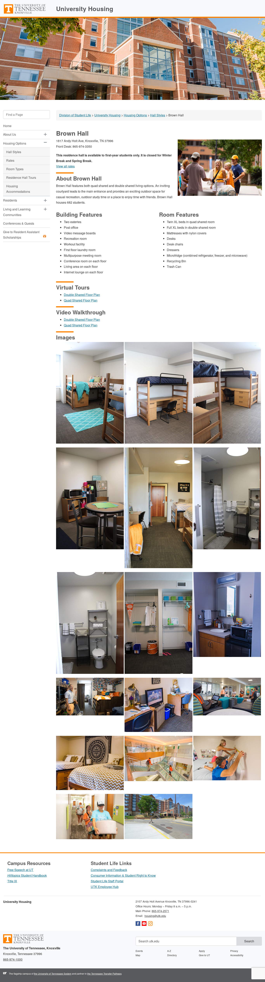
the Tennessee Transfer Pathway (104, 973)
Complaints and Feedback (109, 870)
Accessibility (236, 955)
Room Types (14, 169)
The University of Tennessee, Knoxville (26, 13)
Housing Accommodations (18, 189)
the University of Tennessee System (52, 973)
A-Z (169, 950)
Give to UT (204, 955)
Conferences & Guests (18, 223)
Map (138, 955)
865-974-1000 (13, 959)
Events (139, 950)
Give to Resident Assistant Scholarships (21, 235)
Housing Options (14, 143)
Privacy (234, 950)
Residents (10, 200)
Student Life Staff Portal (107, 881)
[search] (26, 114)
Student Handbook (27, 875)
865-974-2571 (160, 911)
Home (7, 126)
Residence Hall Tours (21, 177)
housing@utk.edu (155, 916)
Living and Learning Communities (16, 212)
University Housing (84, 8)
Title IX (12, 881)
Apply (202, 950)
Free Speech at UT (20, 870)
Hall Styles (13, 152)
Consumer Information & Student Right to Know (123, 875)
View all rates (65, 166)
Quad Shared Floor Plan (80, 300)
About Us (9, 134)
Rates (10, 160)
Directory (172, 955)
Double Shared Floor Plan (82, 294)
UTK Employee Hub (105, 886)
